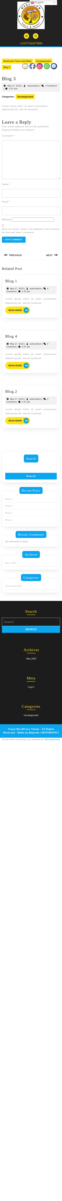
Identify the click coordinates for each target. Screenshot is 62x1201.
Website (6, 219)
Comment (8, 135)
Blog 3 (9, 506)
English (39, 2)
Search (31, 458)
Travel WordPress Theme (23, 729)
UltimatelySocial (52, 739)
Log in (31, 687)
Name (6, 184)
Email (6, 201)
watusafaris (33, 86)
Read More (19, 311)
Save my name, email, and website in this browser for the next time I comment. (31, 231)
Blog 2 (11, 391)
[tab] (26, 36)
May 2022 (11, 563)
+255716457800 (31, 43)
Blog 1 (11, 281)
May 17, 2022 (14, 86)
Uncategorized (43, 61)
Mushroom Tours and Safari (17, 61)
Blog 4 (11, 336)
